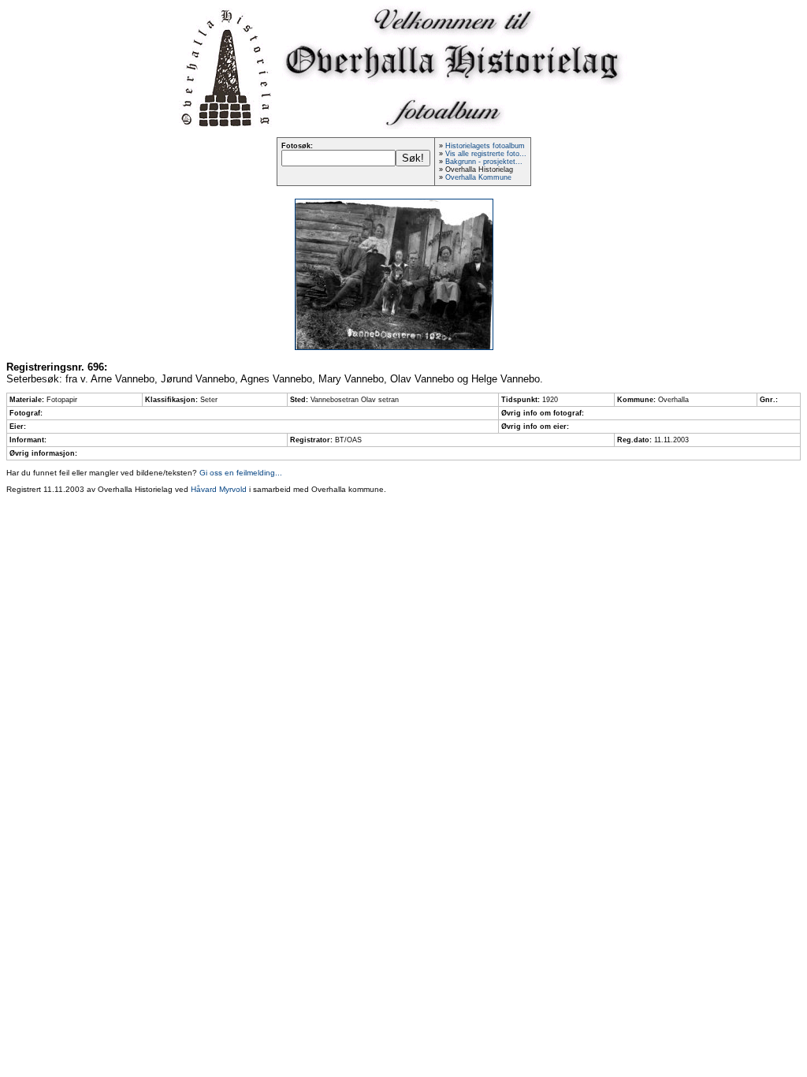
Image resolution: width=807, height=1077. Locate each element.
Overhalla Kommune (478, 177)
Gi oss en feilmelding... (240, 472)
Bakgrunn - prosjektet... (484, 162)
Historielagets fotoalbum (485, 146)
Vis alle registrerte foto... (485, 154)
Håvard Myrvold (219, 489)
